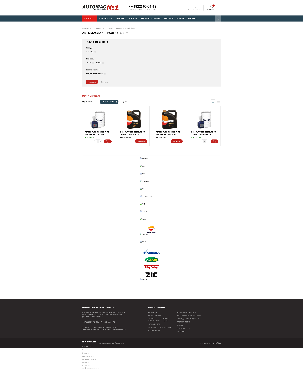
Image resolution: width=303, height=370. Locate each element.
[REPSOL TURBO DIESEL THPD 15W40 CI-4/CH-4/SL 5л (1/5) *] (169, 119)
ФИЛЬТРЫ (181, 331)
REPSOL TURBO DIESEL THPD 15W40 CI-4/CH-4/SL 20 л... (203, 133)
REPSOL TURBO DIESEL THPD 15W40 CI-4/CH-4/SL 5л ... (168, 133)
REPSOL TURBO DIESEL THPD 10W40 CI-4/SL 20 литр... (97, 133)
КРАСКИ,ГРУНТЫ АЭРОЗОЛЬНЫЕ (189, 315)
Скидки (120, 18)
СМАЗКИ (180, 325)
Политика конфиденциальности (90, 367)
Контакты (193, 18)
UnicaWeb (217, 343)
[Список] (218, 101)
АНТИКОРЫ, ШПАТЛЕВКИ (186, 312)
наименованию (109, 101)
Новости (132, 18)
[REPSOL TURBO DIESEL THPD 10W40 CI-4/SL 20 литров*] (98, 119)
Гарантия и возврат (174, 18)
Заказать (141, 141)
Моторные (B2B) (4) (91, 96)
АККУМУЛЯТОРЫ (154, 330)
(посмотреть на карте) (113, 327)
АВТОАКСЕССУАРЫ (154, 315)
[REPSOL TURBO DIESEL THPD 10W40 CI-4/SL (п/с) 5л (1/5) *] (133, 119)
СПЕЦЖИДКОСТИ (183, 328)
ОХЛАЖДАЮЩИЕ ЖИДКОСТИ (188, 319)
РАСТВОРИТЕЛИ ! (183, 322)
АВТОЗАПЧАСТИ (154, 324)
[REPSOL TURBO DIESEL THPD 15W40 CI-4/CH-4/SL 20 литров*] (204, 119)
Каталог (88, 18)
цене (125, 101)
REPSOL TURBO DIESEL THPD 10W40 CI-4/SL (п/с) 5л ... (132, 133)
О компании (105, 18)
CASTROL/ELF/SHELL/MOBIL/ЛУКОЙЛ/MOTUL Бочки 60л (158, 320)
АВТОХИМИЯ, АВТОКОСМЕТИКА (159, 327)
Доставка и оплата (150, 18)
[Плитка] (213, 101)
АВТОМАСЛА (152, 312)
